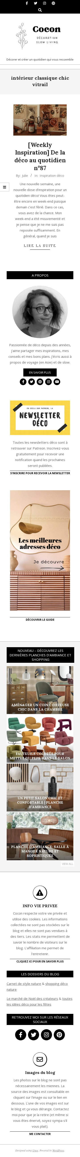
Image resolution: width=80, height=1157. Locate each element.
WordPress (58, 1150)
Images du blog (40, 1072)
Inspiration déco (52, 175)
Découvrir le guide (40, 620)
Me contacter (40, 1134)
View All (67, 864)
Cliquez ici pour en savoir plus (40, 961)
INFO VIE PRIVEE (40, 905)
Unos (35, 1150)
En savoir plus (40, 372)
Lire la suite (40, 246)
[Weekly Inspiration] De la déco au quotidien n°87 (40, 156)
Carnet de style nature (24, 983)
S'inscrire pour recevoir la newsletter (40, 473)
